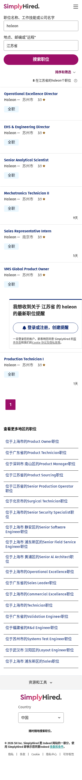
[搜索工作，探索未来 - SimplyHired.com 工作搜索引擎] (21, 7)
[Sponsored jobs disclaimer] (75, 80)
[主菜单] (75, 6)
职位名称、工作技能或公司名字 (29, 18)
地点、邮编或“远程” (20, 37)
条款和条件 (57, 746)
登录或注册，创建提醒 (48, 327)
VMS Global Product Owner (26, 269)
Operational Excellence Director (31, 94)
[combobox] (41, 26)
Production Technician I (24, 359)
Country (24, 707)
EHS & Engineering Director (27, 127)
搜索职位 (41, 59)
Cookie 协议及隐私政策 (46, 342)
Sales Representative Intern (27, 231)
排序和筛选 (63, 72)
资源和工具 (38, 682)
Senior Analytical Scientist (26, 160)
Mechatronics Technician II (26, 193)
